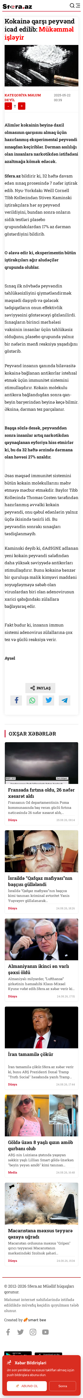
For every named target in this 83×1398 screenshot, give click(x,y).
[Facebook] (8, 1332)
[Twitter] (20, 1332)
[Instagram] (33, 1332)
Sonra (62, 1386)
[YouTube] (45, 1332)
